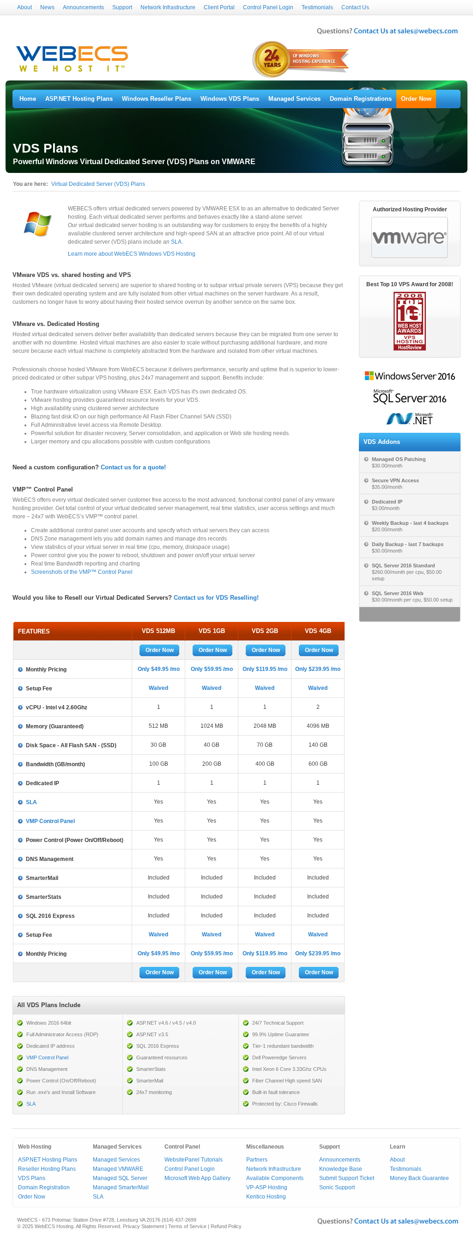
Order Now (416, 98)
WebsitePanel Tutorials (193, 1159)
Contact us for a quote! (133, 467)
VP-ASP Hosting (266, 1187)
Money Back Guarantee (419, 1178)
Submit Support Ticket (346, 1178)
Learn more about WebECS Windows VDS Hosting (131, 254)
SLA (176, 242)
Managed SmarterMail (121, 1187)
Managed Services (294, 98)
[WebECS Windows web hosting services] (72, 72)
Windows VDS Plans (229, 98)
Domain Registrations (361, 98)
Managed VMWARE (118, 1169)
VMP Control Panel (50, 821)
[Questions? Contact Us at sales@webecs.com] (387, 35)
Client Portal (219, 7)
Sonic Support (337, 1187)
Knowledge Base (340, 1169)
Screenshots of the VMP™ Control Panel (82, 572)
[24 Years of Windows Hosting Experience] (301, 77)
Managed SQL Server (120, 1178)
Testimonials (317, 7)
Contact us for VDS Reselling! (216, 597)
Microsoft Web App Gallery (197, 1178)
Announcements (83, 7)
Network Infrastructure (167, 7)
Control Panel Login (268, 7)
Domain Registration (44, 1187)
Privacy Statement (143, 1226)
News (47, 7)
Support (122, 7)
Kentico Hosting (266, 1196)
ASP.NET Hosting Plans (79, 98)
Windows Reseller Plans (156, 98)
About (24, 7)
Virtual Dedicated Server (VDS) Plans (98, 184)
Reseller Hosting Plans (47, 1169)
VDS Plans (31, 1178)
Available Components (274, 1178)
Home (27, 98)
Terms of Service (187, 1226)
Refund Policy (226, 1226)
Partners (256, 1159)
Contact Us (355, 7)
